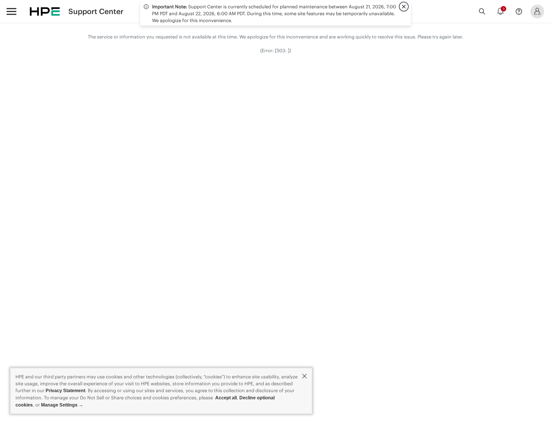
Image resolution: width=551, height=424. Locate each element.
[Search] (482, 11)
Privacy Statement (65, 390)
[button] (304, 376)
